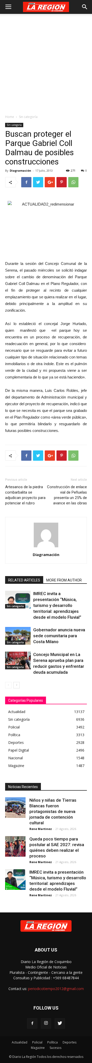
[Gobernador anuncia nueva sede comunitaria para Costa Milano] (18, 636)
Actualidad (19, 1042)
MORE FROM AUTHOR (64, 580)
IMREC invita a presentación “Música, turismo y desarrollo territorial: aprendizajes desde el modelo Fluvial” (57, 605)
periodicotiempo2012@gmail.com (56, 988)
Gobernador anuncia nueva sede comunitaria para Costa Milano (59, 635)
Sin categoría (28, 117)
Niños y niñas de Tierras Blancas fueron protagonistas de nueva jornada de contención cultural (52, 811)
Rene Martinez (40, 829)
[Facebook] (32, 1023)
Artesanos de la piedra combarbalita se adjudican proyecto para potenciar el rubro (25, 495)
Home (9, 117)
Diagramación (20, 170)
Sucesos (55, 1048)
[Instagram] (46, 1023)
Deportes (69, 1042)
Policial (37, 1042)
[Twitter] (60, 1023)
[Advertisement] (46, 62)
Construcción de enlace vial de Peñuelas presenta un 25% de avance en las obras (67, 495)
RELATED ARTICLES (24, 580)
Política (52, 1042)
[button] (85, 7)
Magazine (38, 1048)
